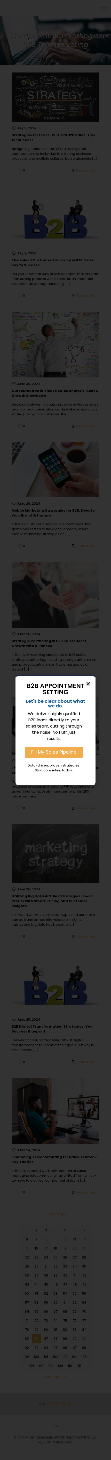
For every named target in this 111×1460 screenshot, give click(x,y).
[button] (88, 684)
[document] (55, 730)
